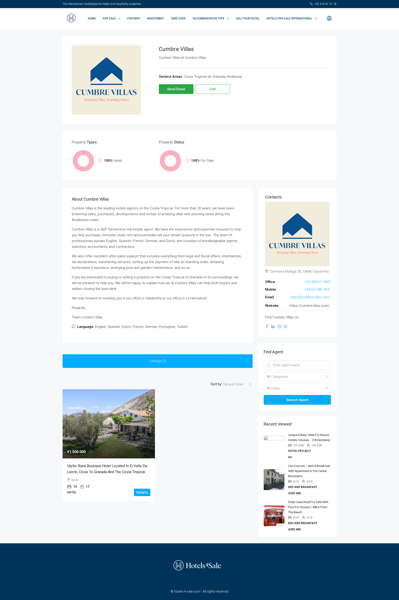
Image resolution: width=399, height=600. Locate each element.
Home (92, 18)
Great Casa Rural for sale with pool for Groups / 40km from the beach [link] (308, 507)
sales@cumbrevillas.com (309, 297)
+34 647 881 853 (316, 289)
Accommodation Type (208, 18)
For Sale (109, 18)
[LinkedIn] (274, 327)
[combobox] (237, 384)
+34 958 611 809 (316, 282)
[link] (109, 424)
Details (142, 492)
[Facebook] (268, 327)
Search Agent (297, 400)
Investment (155, 18)
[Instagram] (281, 327)
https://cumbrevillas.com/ (309, 306)
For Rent (133, 18)
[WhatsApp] (286, 327)
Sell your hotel (248, 18)
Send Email (176, 89)
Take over (178, 18)
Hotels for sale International (289, 18)
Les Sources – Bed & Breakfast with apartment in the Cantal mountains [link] (309, 471)
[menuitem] (329, 18)
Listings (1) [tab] (157, 361)
